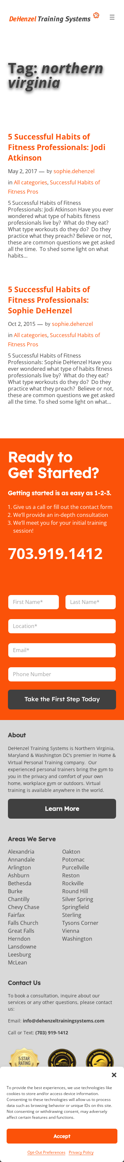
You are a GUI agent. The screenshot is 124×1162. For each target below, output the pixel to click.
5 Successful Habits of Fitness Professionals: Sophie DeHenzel (49, 300)
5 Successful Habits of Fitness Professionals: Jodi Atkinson (56, 147)
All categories (30, 182)
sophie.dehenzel (74, 171)
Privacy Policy (81, 1152)
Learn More (62, 808)
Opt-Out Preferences (46, 1152)
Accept (62, 1136)
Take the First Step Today (62, 699)
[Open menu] (112, 17)
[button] (114, 1075)
